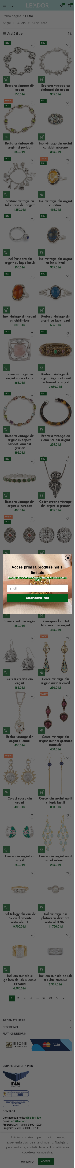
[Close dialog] (68, 558)
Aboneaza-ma (37, 598)
